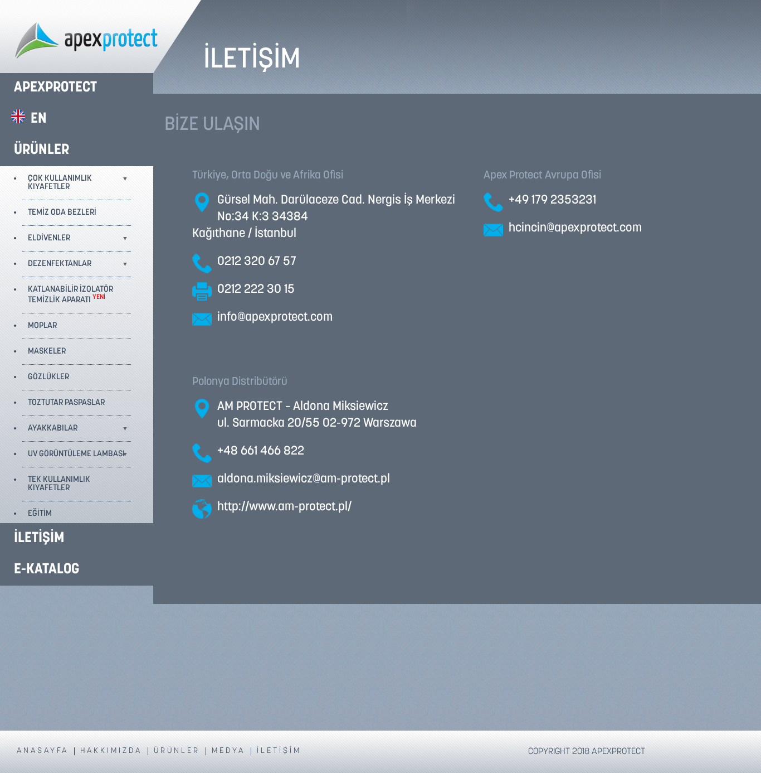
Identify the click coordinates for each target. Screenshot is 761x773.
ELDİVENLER (49, 238)
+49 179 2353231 (552, 200)
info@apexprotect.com (275, 317)
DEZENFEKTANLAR (59, 264)
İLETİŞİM (39, 538)
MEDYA (228, 751)
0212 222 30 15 (256, 289)
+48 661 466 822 (260, 451)
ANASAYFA (43, 751)
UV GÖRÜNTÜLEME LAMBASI (76, 454)
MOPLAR (42, 326)
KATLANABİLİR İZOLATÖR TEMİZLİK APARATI (70, 295)
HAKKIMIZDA (111, 751)
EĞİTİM (40, 514)
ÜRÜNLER (41, 150)
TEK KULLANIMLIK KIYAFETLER (59, 484)
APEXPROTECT (55, 87)
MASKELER (47, 351)
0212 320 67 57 (256, 261)
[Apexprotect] (100, 37)
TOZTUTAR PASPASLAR (66, 403)
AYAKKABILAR (52, 428)
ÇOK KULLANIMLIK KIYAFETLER (60, 183)
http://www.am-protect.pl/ (284, 507)
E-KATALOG (46, 569)
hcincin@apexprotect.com (575, 228)
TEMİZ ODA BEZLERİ (62, 213)
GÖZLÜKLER (48, 377)
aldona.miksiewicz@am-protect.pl (303, 479)
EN (39, 119)
